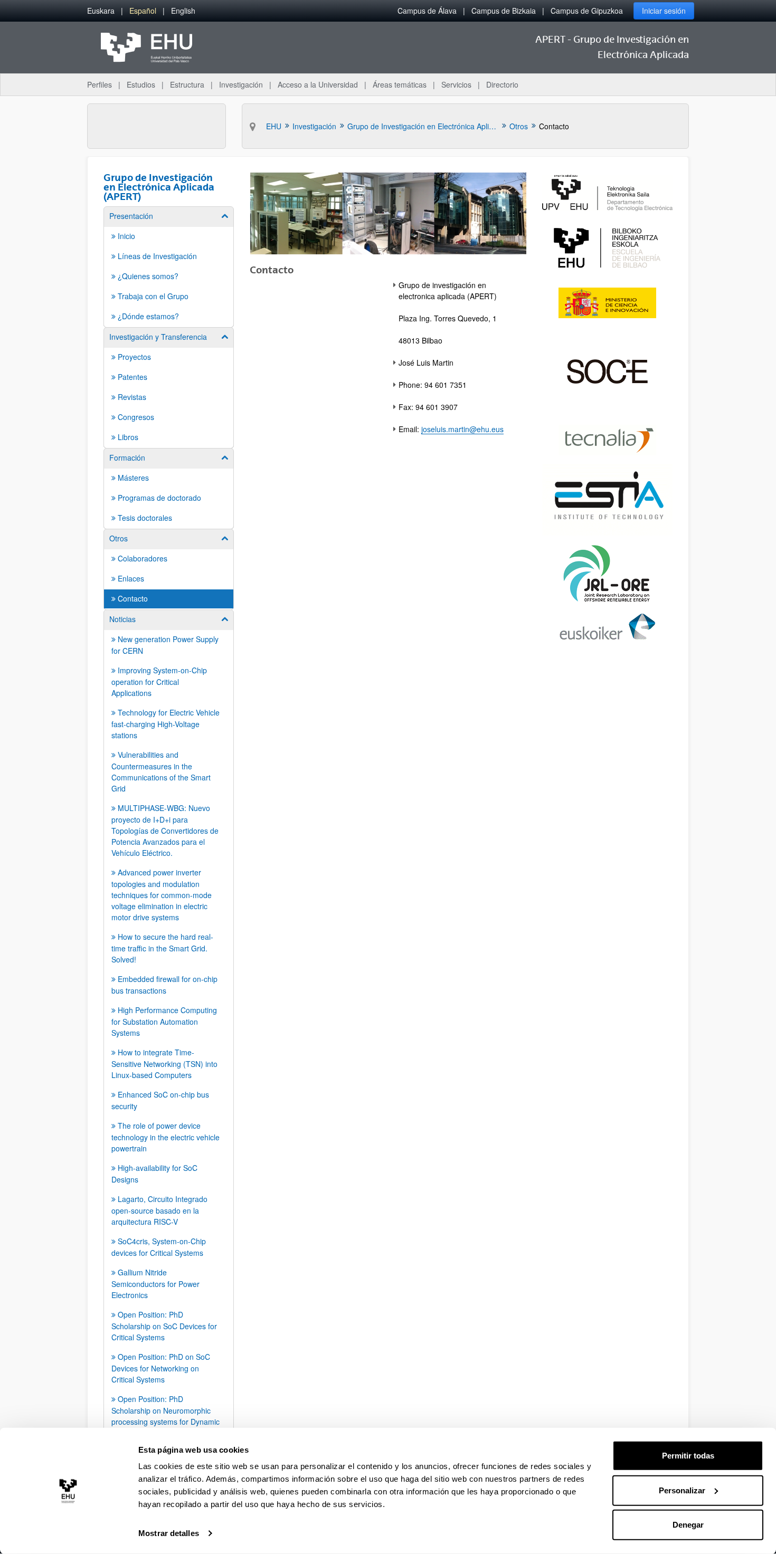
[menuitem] (101, 11)
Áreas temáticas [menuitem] (400, 84)
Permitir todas (688, 1455)
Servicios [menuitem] (456, 84)
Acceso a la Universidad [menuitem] (318, 84)
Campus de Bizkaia (503, 10)
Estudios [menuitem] (141, 84)
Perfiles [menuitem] (99, 84)
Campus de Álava (427, 10)
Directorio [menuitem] (502, 84)
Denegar (688, 1524)
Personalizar (682, 1489)
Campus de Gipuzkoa (587, 10)
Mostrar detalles (168, 1533)
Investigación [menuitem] (241, 84)
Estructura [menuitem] (187, 84)
